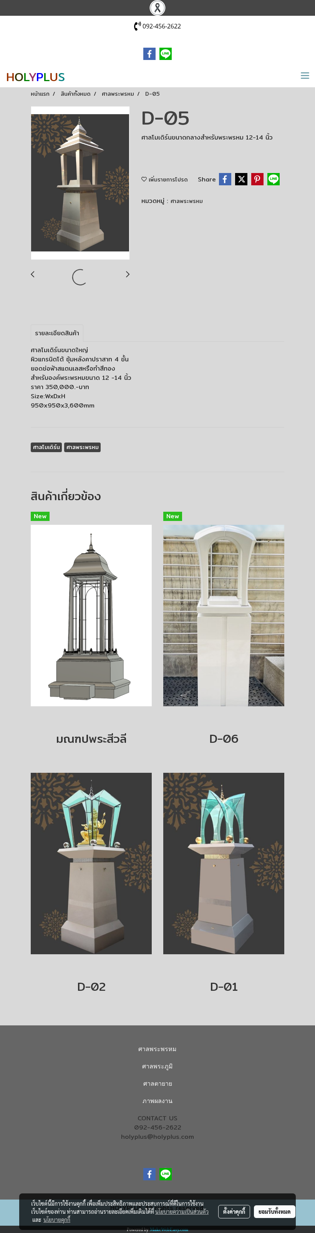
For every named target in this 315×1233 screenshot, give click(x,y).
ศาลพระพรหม (187, 201)
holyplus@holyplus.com (157, 1136)
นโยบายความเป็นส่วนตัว (182, 1211)
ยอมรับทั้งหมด (275, 1211)
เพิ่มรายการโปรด (167, 179)
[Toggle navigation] (305, 76)
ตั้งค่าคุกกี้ (234, 1211)
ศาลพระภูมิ (157, 1066)
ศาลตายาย (157, 1083)
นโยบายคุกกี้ (56, 1219)
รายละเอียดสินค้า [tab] (57, 333)
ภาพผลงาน (157, 1101)
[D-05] (80, 183)
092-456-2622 (157, 1127)
